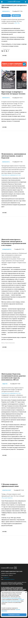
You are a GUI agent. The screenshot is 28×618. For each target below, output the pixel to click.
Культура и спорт (6, 490)
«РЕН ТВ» (17, 23)
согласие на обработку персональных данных (11, 598)
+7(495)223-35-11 (6, 577)
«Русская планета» (7, 498)
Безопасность (6, 11)
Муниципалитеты (6, 249)
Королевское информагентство (11, 175)
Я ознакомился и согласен (14, 614)
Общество (4, 383)
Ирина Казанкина (10, 343)
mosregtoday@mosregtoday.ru (9, 579)
